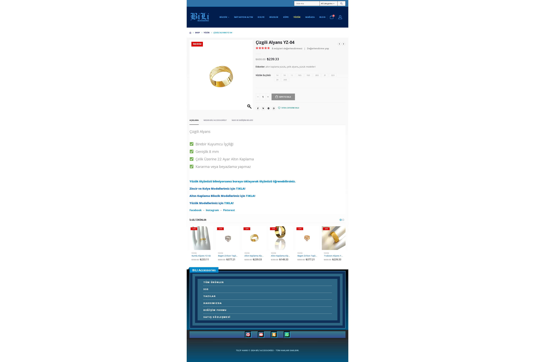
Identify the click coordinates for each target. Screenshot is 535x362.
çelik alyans (292, 66)
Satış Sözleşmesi (217, 317)
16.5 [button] (299, 75)
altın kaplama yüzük (276, 66)
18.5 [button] (308, 75)
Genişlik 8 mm (206, 151)
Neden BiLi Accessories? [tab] (215, 120)
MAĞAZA (310, 17)
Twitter (263, 108)
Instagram (212, 210)
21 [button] (325, 75)
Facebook (258, 108)
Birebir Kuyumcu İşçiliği (213, 144)
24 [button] (277, 80)
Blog (322, 17)
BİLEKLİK (273, 17)
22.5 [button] (333, 75)
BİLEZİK (223, 17)
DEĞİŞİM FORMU (215, 310)
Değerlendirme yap (318, 48)
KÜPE (286, 17)
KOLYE (261, 17)
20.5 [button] (317, 75)
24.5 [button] (285, 80)
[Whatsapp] (287, 334)
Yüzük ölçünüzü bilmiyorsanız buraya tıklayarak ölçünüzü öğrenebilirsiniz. (242, 181)
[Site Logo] (199, 17)
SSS (206, 289)
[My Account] (340, 17)
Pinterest (268, 108)
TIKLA (240, 188)
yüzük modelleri (307, 66)
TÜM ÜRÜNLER (213, 282)
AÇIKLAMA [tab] (194, 120)
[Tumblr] (274, 334)
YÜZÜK (297, 17)
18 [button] (292, 75)
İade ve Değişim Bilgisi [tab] (242, 120)
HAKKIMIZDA (212, 303)
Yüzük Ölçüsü (263, 75)
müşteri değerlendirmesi (287, 48)
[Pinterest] (248, 334)
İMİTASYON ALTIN (243, 17)
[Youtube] (261, 334)
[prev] (339, 43)
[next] (344, 43)
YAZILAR (209, 296)
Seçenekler (208, 230)
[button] (340, 220)
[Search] (341, 3)
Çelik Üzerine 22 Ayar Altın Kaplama (224, 159)
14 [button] (277, 75)
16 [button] (284, 75)
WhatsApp (274, 108)
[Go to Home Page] (190, 32)
